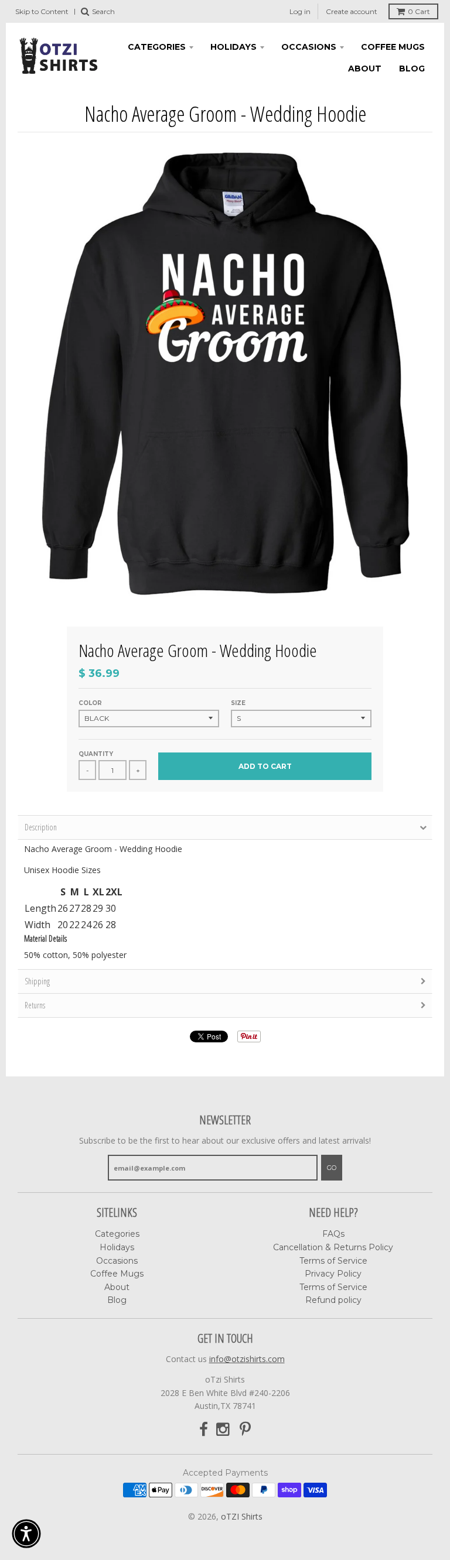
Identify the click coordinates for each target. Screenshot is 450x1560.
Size (238, 703)
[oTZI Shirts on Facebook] (203, 1430)
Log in (300, 11)
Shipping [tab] (37, 981)
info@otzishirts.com (247, 1358)
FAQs (333, 1234)
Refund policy (333, 1300)
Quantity (96, 754)
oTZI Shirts (241, 1516)
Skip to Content (42, 11)
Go (331, 1168)
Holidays (233, 47)
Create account (351, 11)
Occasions (308, 47)
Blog (412, 68)
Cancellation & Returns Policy (333, 1247)
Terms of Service (333, 1260)
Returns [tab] (35, 1005)
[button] (26, 1533)
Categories (157, 47)
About (364, 68)
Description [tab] (41, 827)
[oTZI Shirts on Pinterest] (245, 1430)
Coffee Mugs (393, 47)
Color (90, 703)
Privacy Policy (333, 1273)
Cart (419, 11)
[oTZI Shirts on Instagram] (223, 1430)
